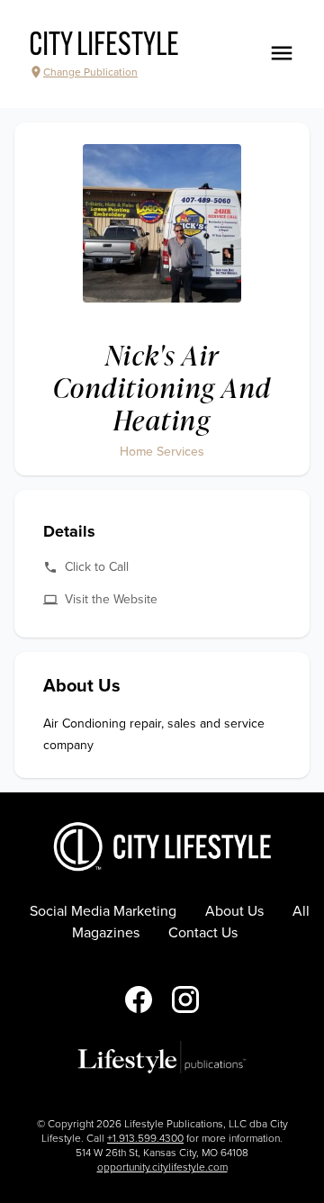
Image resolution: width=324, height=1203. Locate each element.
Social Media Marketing (103, 911)
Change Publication (90, 72)
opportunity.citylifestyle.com (162, 1167)
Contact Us (203, 933)
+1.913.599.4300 (145, 1138)
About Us (234, 911)
